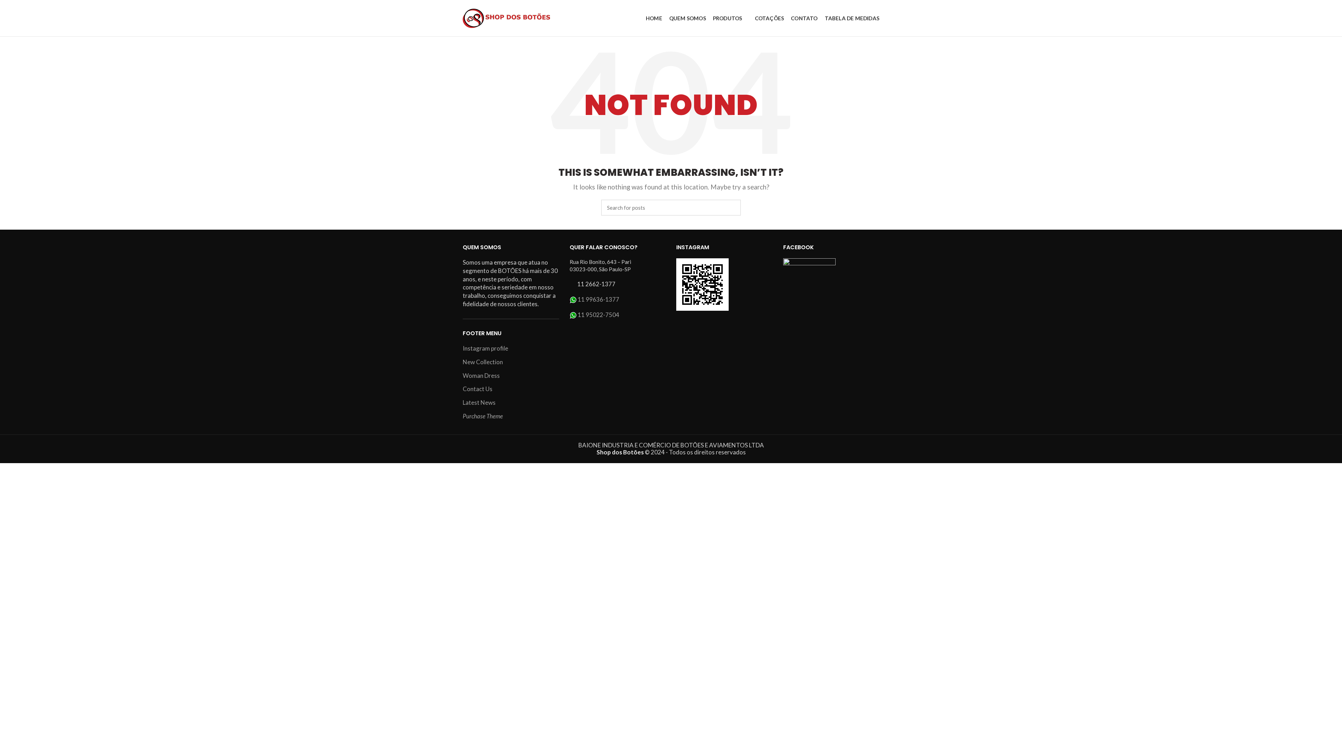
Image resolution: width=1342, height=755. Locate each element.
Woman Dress (481, 375)
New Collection (483, 362)
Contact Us (477, 389)
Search (731, 208)
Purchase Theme (483, 416)
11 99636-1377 (598, 299)
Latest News (479, 402)
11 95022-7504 (598, 314)
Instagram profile (485, 348)
